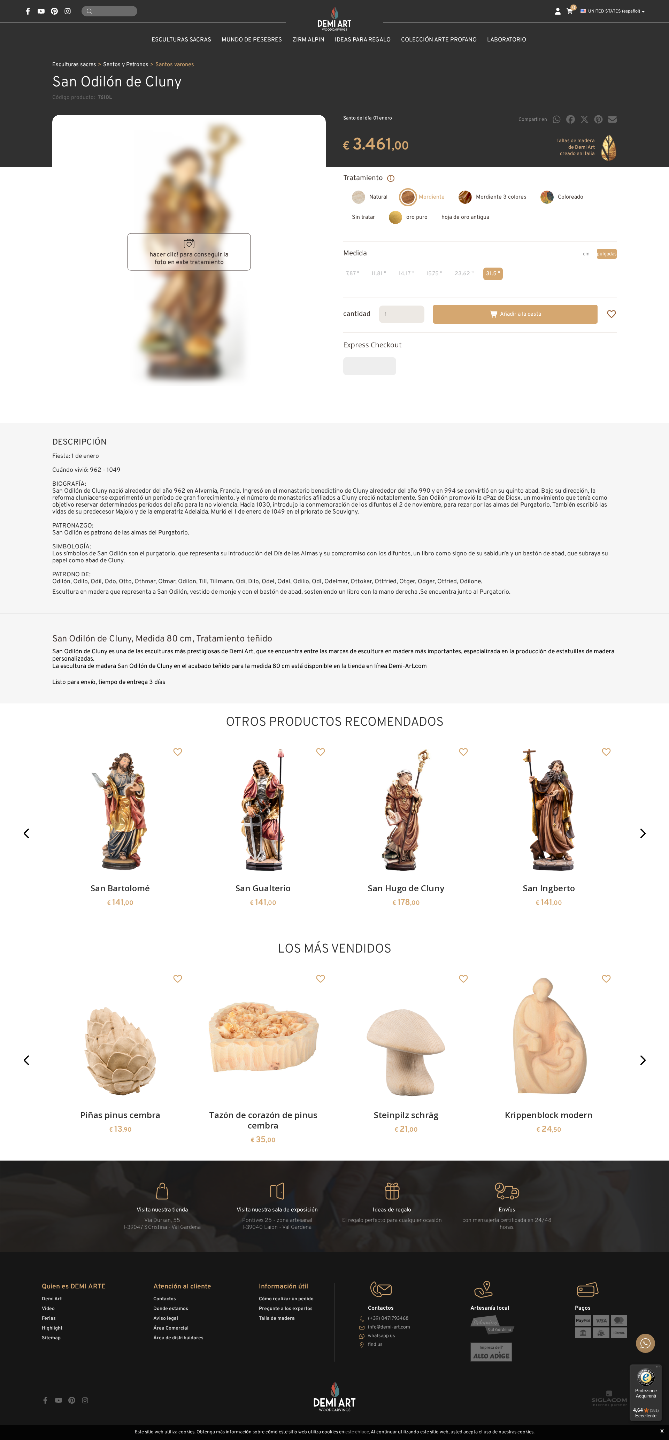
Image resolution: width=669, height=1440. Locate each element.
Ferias (49, 1319)
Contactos (164, 1299)
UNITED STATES (614, 11)
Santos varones (174, 64)
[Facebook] (570, 119)
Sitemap (51, 1338)
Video (48, 1309)
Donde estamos (170, 1309)
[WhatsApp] (556, 119)
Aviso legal (165, 1319)
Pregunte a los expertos (286, 1309)
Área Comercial (171, 1328)
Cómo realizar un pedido (286, 1299)
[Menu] (658, 1368)
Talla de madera (277, 1319)
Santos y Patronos (125, 64)
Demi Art (52, 1299)
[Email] (612, 119)
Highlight (52, 1328)
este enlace (357, 1432)
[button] (26, 833)
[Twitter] (584, 119)
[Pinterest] (598, 119)
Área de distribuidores (178, 1338)
